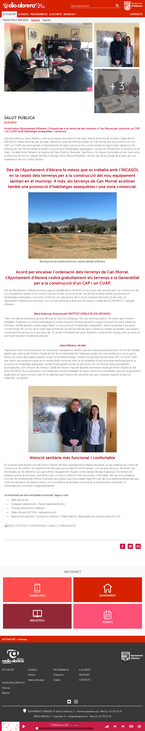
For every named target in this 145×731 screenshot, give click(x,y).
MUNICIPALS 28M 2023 (13, 683)
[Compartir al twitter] (130, 546)
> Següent (123, 726)
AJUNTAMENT (107, 595)
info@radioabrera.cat (78, 716)
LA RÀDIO (32, 670)
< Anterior (115, 726)
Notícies (22, 639)
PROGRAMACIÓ (61, 670)
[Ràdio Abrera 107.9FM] (24, 5)
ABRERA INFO (37, 596)
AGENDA (108, 622)
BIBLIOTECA (37, 620)
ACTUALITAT (9, 639)
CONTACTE (84, 680)
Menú (139, 726)
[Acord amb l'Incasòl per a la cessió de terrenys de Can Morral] (48, 57)
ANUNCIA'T (84, 675)
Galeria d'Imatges (36, 680)
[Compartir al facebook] (122, 546)
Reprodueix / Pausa (24, 726)
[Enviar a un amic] (138, 546)
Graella (56, 680)
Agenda (5, 693)
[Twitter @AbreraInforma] (69, 702)
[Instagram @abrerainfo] (76, 702)
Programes (58, 675)
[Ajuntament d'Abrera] (133, 6)
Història (31, 675)
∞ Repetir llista (131, 726)
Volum (107, 726)
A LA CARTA (84, 670)
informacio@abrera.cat (87, 711)
